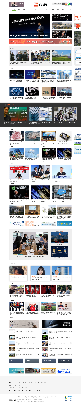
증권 (44, 146)
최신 (12, 385)
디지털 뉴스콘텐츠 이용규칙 (52, 396)
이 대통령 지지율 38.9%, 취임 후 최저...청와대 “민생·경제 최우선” (61, 180)
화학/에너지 (25, 382)
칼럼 (42, 9)
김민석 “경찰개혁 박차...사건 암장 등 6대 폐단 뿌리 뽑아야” (40, 180)
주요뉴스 (12, 48)
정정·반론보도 (30, 360)
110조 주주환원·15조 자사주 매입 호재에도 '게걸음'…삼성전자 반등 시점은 (39, 123)
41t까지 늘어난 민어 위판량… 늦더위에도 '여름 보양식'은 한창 (64, 142)
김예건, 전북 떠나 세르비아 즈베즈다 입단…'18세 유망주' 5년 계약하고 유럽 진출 (32, 313)
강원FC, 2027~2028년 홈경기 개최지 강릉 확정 (48, 313)
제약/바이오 (31, 382)
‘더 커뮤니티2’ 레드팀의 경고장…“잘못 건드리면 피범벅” (31, 296)
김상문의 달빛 (59, 231)
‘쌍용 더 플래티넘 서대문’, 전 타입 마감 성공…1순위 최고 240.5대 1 (17, 216)
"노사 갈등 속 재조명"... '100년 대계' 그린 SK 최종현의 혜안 (19, 62)
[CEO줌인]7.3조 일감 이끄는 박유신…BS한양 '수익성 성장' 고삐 (61, 278)
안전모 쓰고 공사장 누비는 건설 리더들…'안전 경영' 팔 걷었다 (40, 62)
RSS (34, 390)
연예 (58, 9)
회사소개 (18, 396)
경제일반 (13, 380)
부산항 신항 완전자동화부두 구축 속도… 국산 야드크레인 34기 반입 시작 (32, 143)
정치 (47, 9)
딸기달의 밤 (59, 244)
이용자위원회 (14, 360)
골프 (23, 387)
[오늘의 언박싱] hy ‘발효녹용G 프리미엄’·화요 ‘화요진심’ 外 (48, 98)
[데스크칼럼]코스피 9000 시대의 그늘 (18, 278)
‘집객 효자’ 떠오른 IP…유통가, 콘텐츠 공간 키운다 (64, 98)
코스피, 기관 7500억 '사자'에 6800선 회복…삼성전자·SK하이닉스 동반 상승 (15, 123)
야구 (19, 387)
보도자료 (63, 360)
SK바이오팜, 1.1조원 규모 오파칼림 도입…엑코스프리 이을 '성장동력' (32, 82)
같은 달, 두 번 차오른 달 (59, 257)
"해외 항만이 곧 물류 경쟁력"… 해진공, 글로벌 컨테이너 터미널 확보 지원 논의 (48, 143)
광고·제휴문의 (27, 396)
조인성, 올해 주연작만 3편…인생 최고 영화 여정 (63, 296)
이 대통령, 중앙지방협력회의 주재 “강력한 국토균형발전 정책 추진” (60, 355)
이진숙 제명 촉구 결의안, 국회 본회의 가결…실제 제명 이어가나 (27, 349)
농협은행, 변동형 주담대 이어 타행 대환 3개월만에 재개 (31, 159)
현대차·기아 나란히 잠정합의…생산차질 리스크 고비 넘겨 (64, 81)
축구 (16, 387)
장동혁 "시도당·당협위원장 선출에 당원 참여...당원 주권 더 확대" (19, 180)
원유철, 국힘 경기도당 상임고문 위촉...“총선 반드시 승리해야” (60, 349)
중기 (35, 382)
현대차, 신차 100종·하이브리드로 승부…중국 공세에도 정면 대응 (16, 81)
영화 (15, 385)
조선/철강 (19, 382)
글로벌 (36, 9)
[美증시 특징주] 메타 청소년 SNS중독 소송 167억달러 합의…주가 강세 (27, 337)
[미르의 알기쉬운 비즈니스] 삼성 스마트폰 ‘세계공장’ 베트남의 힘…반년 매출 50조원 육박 (48, 82)
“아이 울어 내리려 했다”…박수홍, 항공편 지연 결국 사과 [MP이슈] (17, 296)
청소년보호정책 (34, 396)
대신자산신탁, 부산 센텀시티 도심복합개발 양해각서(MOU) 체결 (32, 216)
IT (11, 85)
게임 (42, 382)
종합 (13, 387)
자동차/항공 (14, 382)
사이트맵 (38, 390)
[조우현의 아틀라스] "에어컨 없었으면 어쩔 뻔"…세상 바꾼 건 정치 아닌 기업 (40, 278)
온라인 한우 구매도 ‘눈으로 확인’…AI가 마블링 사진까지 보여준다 (16, 143)
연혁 (22, 396)
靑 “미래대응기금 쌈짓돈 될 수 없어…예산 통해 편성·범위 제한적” (27, 343)
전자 (38, 382)
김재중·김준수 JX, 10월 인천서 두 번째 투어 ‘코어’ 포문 (48, 296)
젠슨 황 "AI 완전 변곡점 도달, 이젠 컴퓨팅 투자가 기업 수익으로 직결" (48, 160)
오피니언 (13, 264)
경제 (19, 9)
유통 (44, 85)
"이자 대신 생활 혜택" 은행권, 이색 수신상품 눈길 (64, 122)
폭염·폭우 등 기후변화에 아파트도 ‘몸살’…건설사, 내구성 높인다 (48, 216)
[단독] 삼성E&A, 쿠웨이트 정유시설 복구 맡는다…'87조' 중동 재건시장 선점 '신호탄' (64, 217)
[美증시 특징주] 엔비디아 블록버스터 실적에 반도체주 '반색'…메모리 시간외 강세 (64, 160)
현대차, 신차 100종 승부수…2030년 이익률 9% (28, 35)
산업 (24, 9)
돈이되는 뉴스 (10, 105)
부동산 (30, 9)
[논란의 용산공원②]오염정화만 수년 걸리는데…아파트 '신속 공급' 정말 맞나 (61, 62)
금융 (12, 146)
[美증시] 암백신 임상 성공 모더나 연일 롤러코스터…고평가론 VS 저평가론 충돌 (60, 332)
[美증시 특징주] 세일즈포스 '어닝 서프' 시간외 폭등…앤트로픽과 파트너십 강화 (61, 200)
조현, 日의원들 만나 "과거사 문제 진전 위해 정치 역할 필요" (60, 343)
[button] (75, 114)
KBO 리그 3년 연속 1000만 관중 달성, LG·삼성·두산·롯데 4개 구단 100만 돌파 (17, 313)
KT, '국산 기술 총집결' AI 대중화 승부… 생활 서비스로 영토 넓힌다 (16, 98)
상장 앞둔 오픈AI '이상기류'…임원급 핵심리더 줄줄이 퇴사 (31, 98)
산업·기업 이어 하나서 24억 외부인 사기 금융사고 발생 (16, 159)
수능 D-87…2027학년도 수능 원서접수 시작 (30, 257)
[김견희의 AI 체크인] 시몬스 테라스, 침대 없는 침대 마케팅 (27, 355)
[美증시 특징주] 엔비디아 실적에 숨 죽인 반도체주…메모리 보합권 (60, 337)
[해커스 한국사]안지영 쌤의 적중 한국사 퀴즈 (25, 331)
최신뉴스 (12, 317)
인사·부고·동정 (47, 360)
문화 (69, 9)
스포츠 (63, 9)
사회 (53, 9)
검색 (63, 3)
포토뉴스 (16, 231)
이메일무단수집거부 (42, 396)
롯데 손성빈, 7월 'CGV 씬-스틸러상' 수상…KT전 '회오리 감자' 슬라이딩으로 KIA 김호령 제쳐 (64, 313)
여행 (26, 387)
